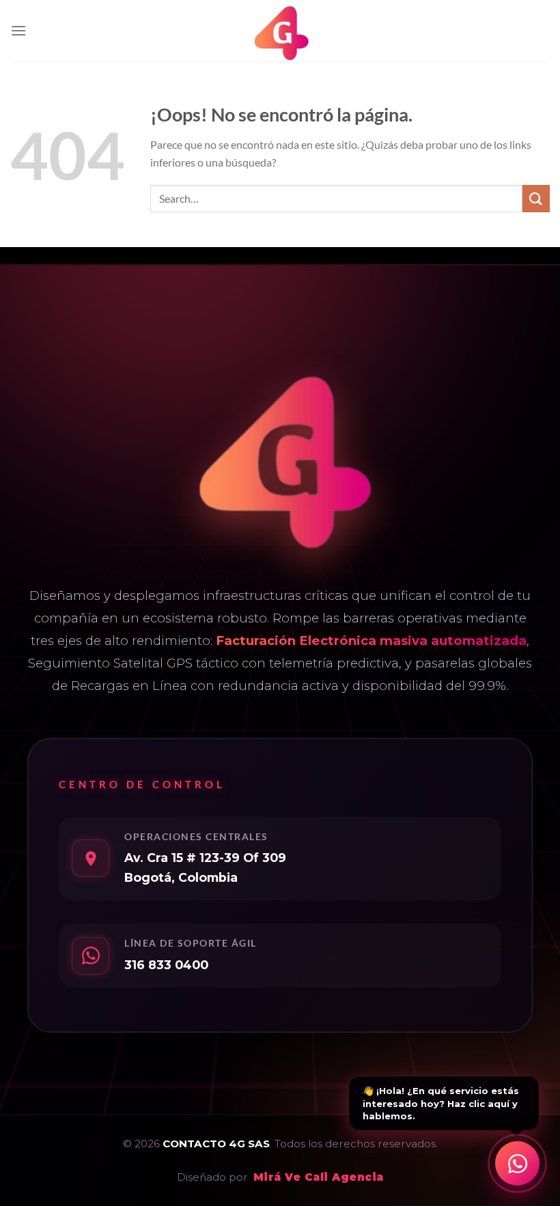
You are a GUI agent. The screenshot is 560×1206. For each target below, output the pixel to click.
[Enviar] (536, 198)
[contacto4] (280, 30)
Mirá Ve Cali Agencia (318, 1177)
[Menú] (18, 30)
